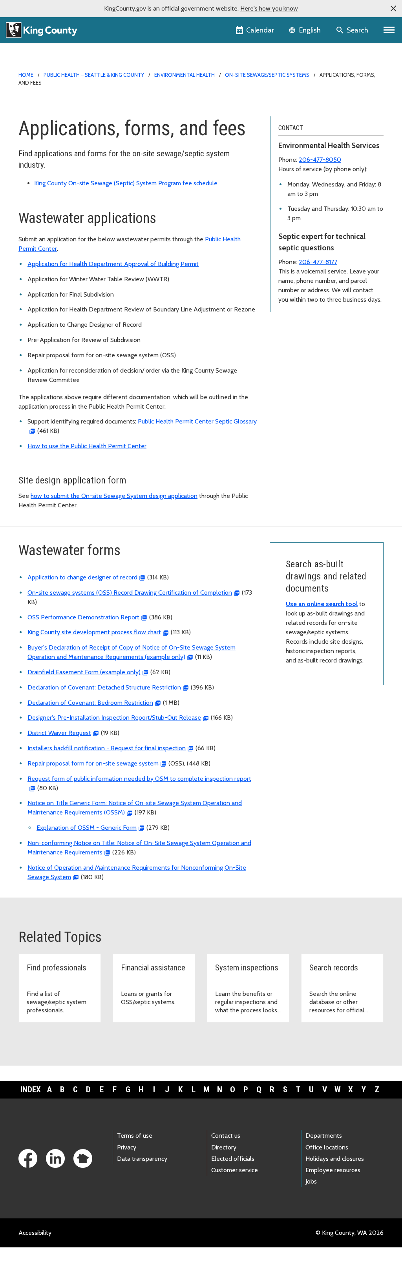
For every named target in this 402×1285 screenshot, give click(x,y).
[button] (393, 8)
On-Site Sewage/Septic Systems (267, 75)
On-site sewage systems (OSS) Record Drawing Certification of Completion (129, 592)
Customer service (234, 1170)
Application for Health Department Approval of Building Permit (113, 264)
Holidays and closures (334, 1158)
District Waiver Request (59, 733)
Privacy (126, 1147)
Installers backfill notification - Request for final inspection (106, 748)
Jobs (311, 1181)
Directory (223, 1147)
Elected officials (232, 1158)
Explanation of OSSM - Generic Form (87, 827)
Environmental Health (184, 75)
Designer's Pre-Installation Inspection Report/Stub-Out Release (114, 717)
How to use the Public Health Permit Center (86, 446)
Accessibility (34, 1232)
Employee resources (332, 1170)
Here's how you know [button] (269, 8)
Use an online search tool (322, 604)
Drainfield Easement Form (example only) (84, 672)
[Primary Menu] (389, 30)
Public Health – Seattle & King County (94, 75)
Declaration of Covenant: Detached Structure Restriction (104, 687)
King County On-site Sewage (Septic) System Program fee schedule (125, 183)
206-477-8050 (320, 159)
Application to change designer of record (82, 577)
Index (30, 1089)
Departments (323, 1135)
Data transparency (142, 1158)
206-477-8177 (318, 262)
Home (25, 75)
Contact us (225, 1135)
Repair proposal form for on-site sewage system (93, 763)
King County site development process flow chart (94, 632)
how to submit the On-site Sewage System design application (114, 496)
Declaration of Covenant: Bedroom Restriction (90, 702)
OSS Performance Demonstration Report (83, 617)
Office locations (326, 1147)
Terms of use (134, 1135)
